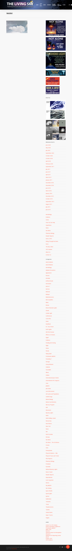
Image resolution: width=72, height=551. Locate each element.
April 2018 (48, 161)
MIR (47, 407)
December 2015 (50, 196)
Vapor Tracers (49, 515)
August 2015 (49, 204)
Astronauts (48, 283)
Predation (48, 464)
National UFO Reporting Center (53, 535)
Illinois (47, 372)
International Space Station (52, 377)
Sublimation (48, 499)
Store (47, 244)
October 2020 (49, 155)
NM (46, 431)
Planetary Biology (50, 233)
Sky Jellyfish (48, 485)
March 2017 (49, 177)
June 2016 (48, 188)
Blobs (47, 302)
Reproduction (49, 477)
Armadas (48, 278)
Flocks (47, 348)
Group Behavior (49, 364)
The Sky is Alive (49, 246)
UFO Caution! (49, 249)
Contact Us (48, 254)
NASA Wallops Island (51, 418)
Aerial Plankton (49, 264)
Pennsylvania (49, 450)
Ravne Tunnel (49, 472)
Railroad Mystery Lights (51, 469)
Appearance (49, 273)
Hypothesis (48, 225)
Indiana (47, 375)
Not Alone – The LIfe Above (52, 442)
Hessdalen (48, 369)
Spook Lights (49, 493)
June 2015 (48, 209)
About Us (48, 252)
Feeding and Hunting (51, 342)
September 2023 (50, 153)
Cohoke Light (49, 313)
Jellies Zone (48, 529)
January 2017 (49, 180)
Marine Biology (49, 399)
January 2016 (49, 193)
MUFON (48, 531)
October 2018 (49, 158)
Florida (47, 351)
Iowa (47, 383)
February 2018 (49, 164)
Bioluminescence (50, 297)
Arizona (47, 275)
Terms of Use (14, 548)
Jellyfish (47, 386)
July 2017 (48, 169)
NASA (47, 415)
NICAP (47, 537)
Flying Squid (48, 353)
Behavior (48, 291)
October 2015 (49, 199)
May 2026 (48, 147)
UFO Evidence (49, 540)
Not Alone (48, 230)
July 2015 (48, 207)
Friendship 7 (49, 359)
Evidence (48, 217)
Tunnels (48, 509)
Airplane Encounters (50, 270)
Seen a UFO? (49, 238)
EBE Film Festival (50, 332)
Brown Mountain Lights (51, 308)
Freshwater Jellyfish (50, 356)
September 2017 (50, 166)
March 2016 (49, 190)
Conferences (49, 316)
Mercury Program (50, 404)
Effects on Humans (50, 334)
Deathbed (48, 324)
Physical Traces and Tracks (52, 456)
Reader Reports (50, 236)
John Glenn (48, 388)
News (47, 228)
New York (48, 426)
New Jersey (48, 421)
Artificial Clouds (49, 281)
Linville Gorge (49, 396)
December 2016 (50, 182)
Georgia (48, 361)
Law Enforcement (50, 391)
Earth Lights (49, 329)
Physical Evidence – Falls (52, 453)
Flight (47, 345)
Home (47, 219)
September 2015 (50, 201)
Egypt (47, 337)
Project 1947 (49, 538)
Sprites (47, 496)
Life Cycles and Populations (52, 394)
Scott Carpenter (50, 480)
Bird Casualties (49, 299)
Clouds (47, 310)
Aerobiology (49, 214)
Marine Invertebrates (51, 402)
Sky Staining (48, 488)
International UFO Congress (52, 380)
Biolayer (48, 294)
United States (49, 512)
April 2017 (48, 174)
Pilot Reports (49, 458)
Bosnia (47, 305)
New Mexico (49, 423)
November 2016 (50, 185)
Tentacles (48, 501)
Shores (47, 482)
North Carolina (49, 434)
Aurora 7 (48, 286)
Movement (48, 410)
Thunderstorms (49, 507)
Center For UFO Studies (51, 525)
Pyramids (48, 466)
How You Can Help (50, 222)
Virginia (47, 517)
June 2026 (48, 145)
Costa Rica (48, 318)
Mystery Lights (49, 412)
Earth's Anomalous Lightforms (53, 526)
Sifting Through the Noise (52, 241)
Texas (47, 504)
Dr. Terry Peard (49, 326)
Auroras (48, 289)
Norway (48, 437)
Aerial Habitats (49, 262)
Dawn (47, 321)
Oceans (47, 445)
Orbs (47, 447)
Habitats (48, 367)
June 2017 (48, 172)
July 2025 (48, 150)
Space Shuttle (49, 491)
